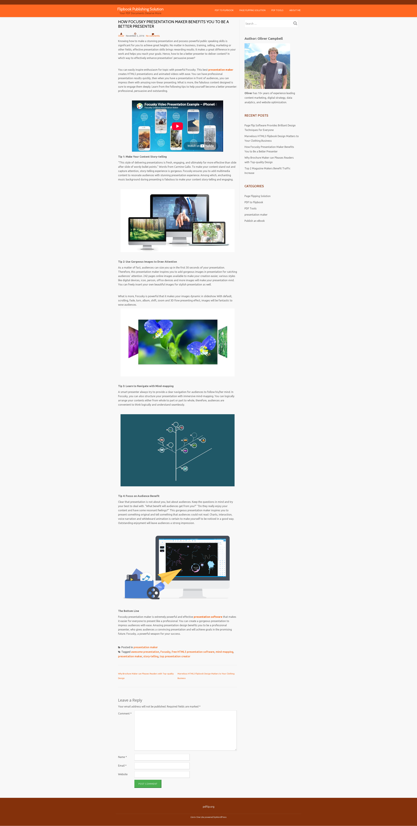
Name (122, 756)
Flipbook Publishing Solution (140, 9)
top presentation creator (175, 656)
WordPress (221, 817)
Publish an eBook (254, 220)
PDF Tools (277, 10)
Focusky (165, 651)
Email (122, 765)
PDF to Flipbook (224, 10)
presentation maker (146, 647)
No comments (153, 36)
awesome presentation (145, 651)
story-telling (150, 656)
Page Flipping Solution (252, 10)
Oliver (121, 36)
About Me (295, 10)
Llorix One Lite (198, 817)
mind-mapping (224, 651)
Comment (125, 713)
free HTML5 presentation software (193, 651)
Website (123, 774)
